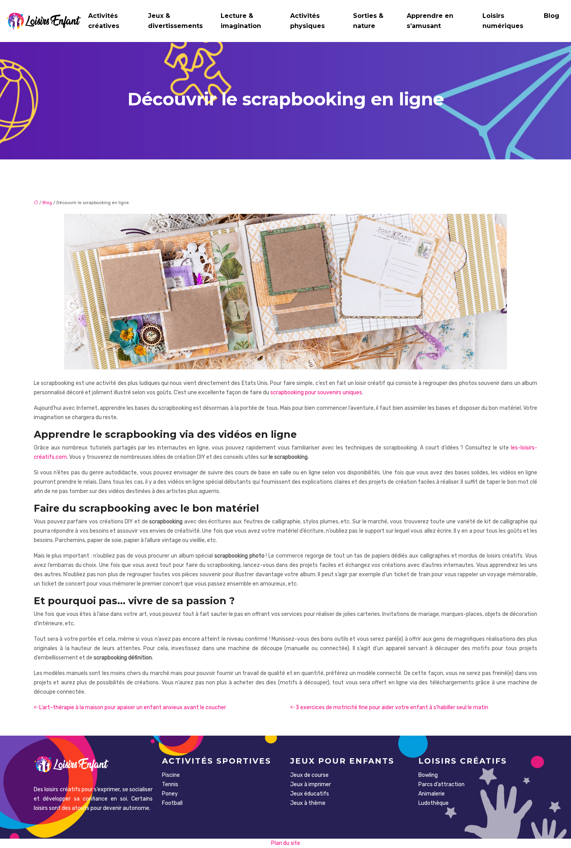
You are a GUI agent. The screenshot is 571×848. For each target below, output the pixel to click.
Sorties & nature (368, 21)
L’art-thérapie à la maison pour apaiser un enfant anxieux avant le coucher (132, 707)
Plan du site (285, 843)
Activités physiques (307, 21)
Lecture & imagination (241, 21)
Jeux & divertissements (175, 21)
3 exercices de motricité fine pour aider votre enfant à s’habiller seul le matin (392, 707)
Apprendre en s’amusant (430, 21)
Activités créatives (103, 21)
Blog (551, 15)
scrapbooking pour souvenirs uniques (316, 392)
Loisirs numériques (502, 21)
